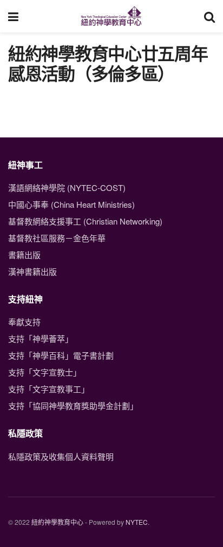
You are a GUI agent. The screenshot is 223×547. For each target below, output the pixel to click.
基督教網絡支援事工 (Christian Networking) (85, 221)
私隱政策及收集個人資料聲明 (61, 456)
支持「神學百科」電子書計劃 (61, 355)
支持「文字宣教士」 (44, 372)
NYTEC (137, 521)
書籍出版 (24, 254)
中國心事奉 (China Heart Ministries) (71, 204)
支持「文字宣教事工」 (48, 388)
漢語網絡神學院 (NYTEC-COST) (67, 187)
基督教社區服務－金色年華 (57, 237)
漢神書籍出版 (32, 271)
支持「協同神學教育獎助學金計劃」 (73, 405)
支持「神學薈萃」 (40, 338)
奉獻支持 (24, 321)
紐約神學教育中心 (57, 521)
